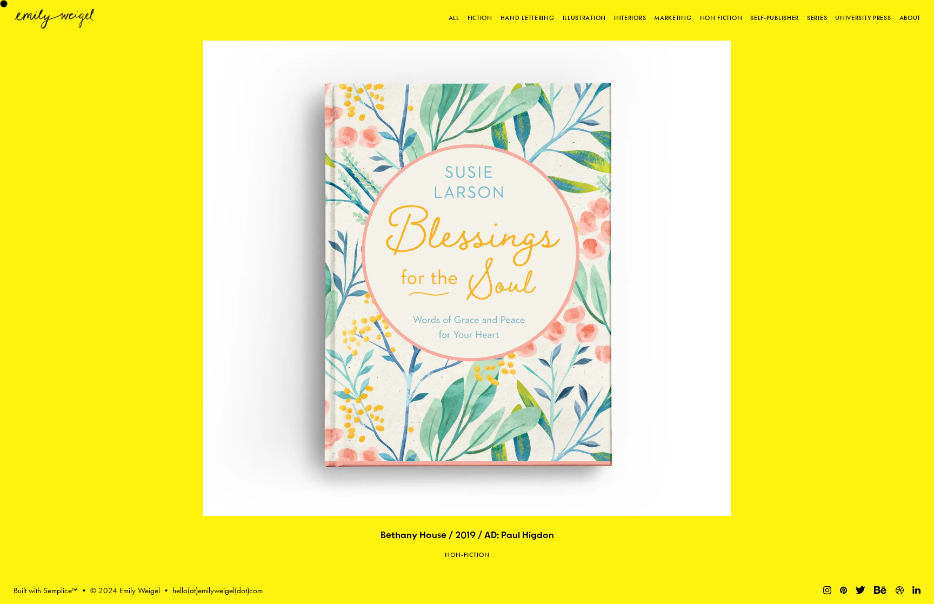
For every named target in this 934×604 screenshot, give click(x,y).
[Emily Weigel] (54, 19)
